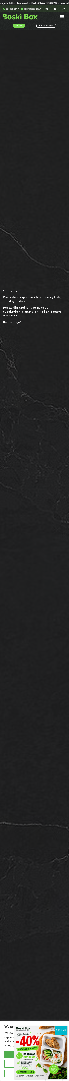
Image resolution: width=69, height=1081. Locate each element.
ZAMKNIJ (61, 1030)
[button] (62, 16)
